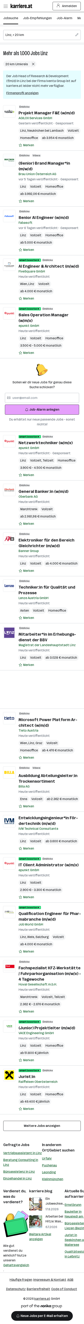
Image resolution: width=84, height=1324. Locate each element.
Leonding (49, 1172)
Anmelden (69, 6)
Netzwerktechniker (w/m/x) (46, 442)
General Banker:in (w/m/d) (43, 491)
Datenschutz (16, 1289)
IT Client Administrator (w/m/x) (48, 864)
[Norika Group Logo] (41, 1307)
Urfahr (47, 1158)
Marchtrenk (29, 509)
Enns (23, 799)
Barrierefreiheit (38, 1289)
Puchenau (49, 1165)
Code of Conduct (64, 1289)
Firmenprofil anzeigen (22, 93)
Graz (38, 743)
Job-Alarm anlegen (44, 409)
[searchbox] (42, 35)
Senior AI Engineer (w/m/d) (44, 217)
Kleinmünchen (52, 1179)
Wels (31, 937)
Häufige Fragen (21, 1280)
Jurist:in (27, 1076)
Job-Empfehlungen (37, 18)
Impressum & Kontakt (49, 1280)
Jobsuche (10, 18)
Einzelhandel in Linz (17, 1178)
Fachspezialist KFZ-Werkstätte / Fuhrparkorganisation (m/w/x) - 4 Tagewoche (50, 973)
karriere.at (42, 1299)
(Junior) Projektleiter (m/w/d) (47, 1027)
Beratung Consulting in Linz (20, 1162)
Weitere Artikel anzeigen (40, 1236)
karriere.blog (40, 1191)
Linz (44, 53)
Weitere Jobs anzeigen (42, 1126)
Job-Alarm (64, 18)
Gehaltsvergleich (16, 1265)
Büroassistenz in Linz (19, 1172)
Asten (24, 610)
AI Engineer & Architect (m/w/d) (49, 266)
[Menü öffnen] (5, 6)
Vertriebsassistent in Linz (22, 1153)
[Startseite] (22, 6)
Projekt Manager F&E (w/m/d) (47, 112)
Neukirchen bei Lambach (45, 131)
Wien (24, 284)
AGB (70, 1280)
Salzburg (42, 937)
